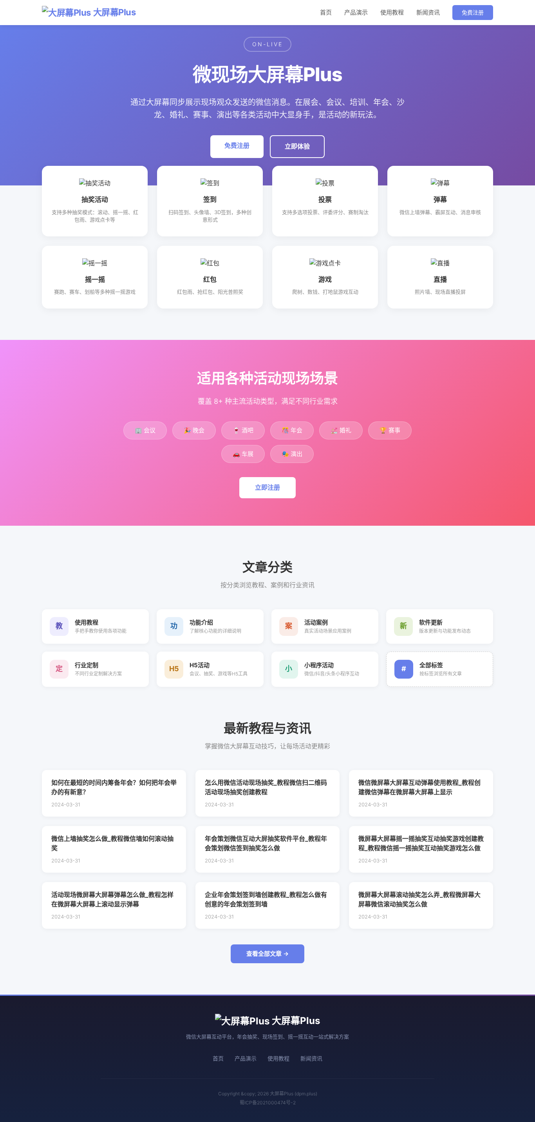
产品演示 (356, 12)
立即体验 (297, 146)
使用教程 (392, 12)
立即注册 (267, 487)
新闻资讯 (428, 12)
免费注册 (473, 12)
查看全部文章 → (267, 953)
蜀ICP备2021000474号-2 (268, 1103)
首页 (326, 12)
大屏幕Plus (114, 12)
